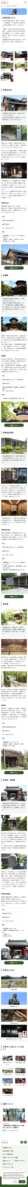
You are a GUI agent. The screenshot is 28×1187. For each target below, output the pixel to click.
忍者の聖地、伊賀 (20, 1062)
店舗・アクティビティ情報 (10, 1157)
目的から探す (7, 1075)
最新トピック (7, 1161)
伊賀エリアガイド (8, 1164)
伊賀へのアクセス (20, 1161)
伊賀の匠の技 (14, 1023)
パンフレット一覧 (8, 1167)
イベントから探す (20, 1085)
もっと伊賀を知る (8, 1095)
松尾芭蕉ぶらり (14, 1006)
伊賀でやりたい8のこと (7, 1063)
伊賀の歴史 (14, 989)
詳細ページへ (14, 268)
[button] (1, 1122)
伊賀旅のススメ (7, 1148)
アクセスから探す (20, 1075)
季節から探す (7, 1085)
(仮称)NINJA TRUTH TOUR (14, 1039)
